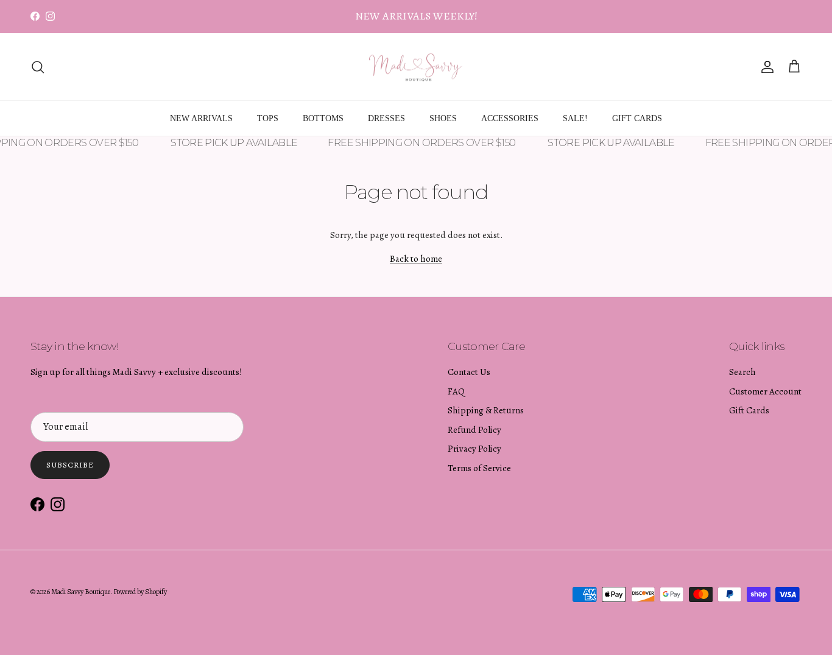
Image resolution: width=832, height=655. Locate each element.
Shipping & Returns (486, 410)
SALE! (575, 118)
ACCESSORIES (509, 118)
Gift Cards (749, 410)
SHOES (443, 118)
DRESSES (386, 118)
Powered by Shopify (140, 592)
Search (742, 372)
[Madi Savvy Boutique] (416, 67)
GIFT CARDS (637, 118)
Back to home (416, 259)
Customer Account (765, 391)
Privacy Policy (474, 449)
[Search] (37, 67)
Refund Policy (474, 430)
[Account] (765, 67)
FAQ (456, 391)
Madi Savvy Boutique (80, 592)
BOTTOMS (323, 118)
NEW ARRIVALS (201, 118)
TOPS (267, 118)
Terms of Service (479, 468)
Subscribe (70, 465)
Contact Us (469, 372)
